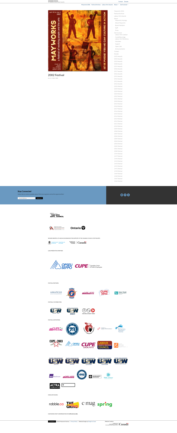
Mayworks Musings (121, 20)
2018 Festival (118, 106)
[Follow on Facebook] (125, 195)
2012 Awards (118, 84)
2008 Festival (118, 131)
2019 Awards (118, 66)
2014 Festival (118, 116)
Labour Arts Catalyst (121, 34)
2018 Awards (118, 69)
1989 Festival (118, 173)
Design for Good (92, 421)
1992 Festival (118, 166)
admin (50, 78)
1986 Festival (118, 181)
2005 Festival (118, 139)
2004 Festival (118, 141)
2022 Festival (118, 96)
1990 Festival (118, 171)
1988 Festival (118, 176)
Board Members (120, 25)
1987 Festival (118, 178)
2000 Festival (118, 151)
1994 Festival (118, 161)
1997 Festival (118, 156)
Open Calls (118, 46)
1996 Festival (118, 159)
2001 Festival (118, 149)
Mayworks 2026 (85, 4)
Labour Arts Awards (107, 4)
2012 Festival (118, 121)
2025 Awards (118, 56)
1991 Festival (118, 168)
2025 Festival (118, 89)
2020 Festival (118, 101)
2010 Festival (118, 126)
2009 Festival (118, 129)
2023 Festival (118, 94)
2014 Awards (118, 79)
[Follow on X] (128, 195)
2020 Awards (118, 64)
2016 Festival (118, 111)
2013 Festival (118, 119)
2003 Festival (118, 144)
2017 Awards (118, 71)
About (115, 4)
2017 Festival (118, 109)
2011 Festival (118, 124)
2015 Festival (118, 114)
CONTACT (52, 421)
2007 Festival (118, 134)
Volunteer (118, 41)
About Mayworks (120, 23)
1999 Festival (118, 154)
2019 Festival (118, 104)
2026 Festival (118, 86)
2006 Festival (118, 136)
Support (117, 44)
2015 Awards (118, 76)
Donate (126, 1)
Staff (116, 28)
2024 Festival (118, 91)
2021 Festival (118, 99)
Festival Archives (96, 4)
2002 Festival (56, 75)
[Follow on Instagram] (121, 195)
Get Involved (123, 4)
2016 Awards (118, 74)
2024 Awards (118, 59)
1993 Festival (118, 163)
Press (117, 30)
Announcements (120, 49)
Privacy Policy (74, 421)
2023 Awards (118, 61)
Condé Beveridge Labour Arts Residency (122, 38)
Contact (120, 1)
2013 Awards (118, 81)
